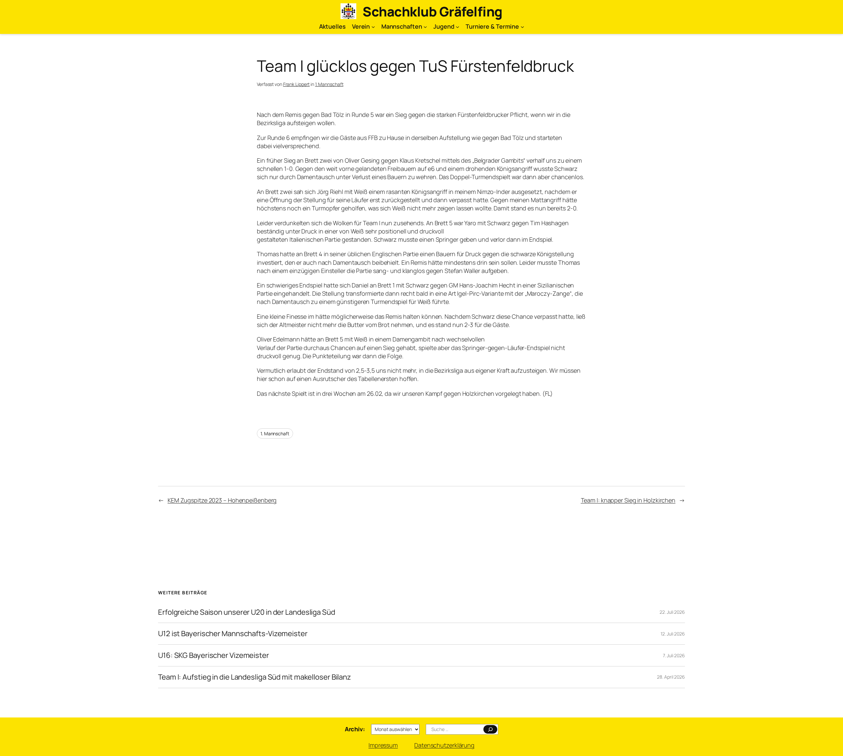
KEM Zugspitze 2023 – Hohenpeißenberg (222, 500)
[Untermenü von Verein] (373, 26)
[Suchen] (490, 729)
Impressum (383, 745)
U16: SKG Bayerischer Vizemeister (213, 655)
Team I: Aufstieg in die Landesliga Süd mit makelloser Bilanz (254, 677)
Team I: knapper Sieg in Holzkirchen (628, 500)
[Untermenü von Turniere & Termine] (522, 26)
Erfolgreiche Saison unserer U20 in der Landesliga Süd (246, 612)
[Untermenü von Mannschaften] (425, 26)
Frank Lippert (296, 84)
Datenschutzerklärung (444, 745)
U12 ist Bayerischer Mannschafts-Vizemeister (233, 634)
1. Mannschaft (329, 84)
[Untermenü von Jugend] (457, 26)
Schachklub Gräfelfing (433, 11)
